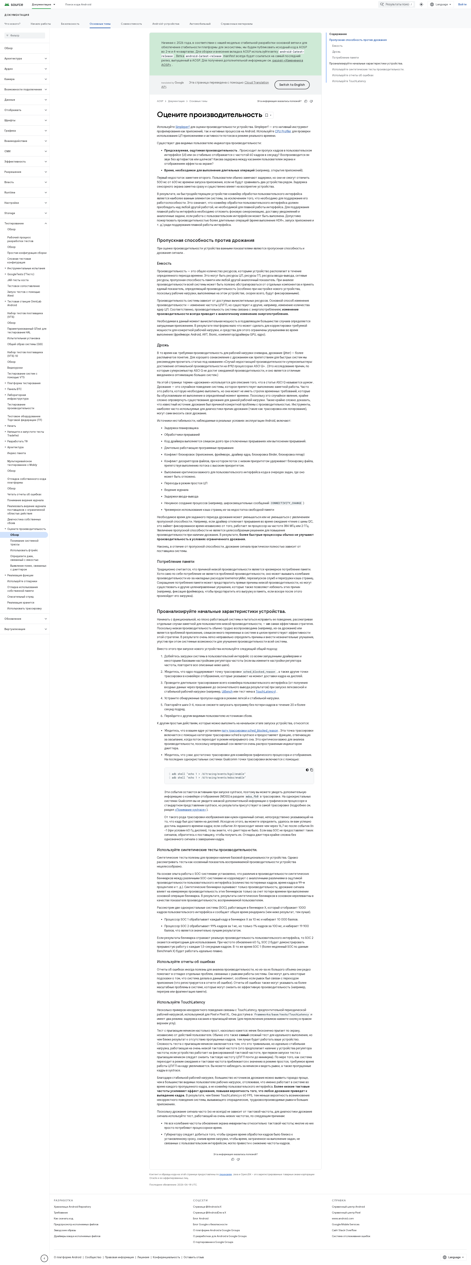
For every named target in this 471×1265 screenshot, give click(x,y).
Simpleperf (183, 127)
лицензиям (225, 1174)
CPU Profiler (283, 131)
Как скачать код (63, 1218)
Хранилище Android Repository (72, 1206)
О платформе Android (67, 1257)
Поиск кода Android (78, 4)
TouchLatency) (266, 692)
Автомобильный (200, 23)
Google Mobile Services (345, 1224)
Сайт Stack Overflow (344, 1230)
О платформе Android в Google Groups (216, 1230)
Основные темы (100, 23)
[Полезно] (306, 101)
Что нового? (12, 23)
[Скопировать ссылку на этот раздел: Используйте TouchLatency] (209, 1002)
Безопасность (70, 23)
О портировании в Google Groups (213, 1242)
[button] (22, 58)
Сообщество (93, 1257)
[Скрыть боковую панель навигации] (44, 1258)
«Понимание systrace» (190, 810)
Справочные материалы (237, 23)
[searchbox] (24, 35)
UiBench (227, 692)
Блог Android (200, 1218)
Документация (41, 4)
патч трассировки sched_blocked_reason (250, 731)
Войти (462, 4)
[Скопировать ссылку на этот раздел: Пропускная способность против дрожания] (258, 241)
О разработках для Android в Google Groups (220, 1236)
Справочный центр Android (348, 1206)
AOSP (160, 101)
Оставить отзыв (194, 1257)
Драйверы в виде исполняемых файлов (77, 1236)
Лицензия (143, 1257)
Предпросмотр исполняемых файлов (76, 1224)
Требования (61, 1212)
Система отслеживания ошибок (351, 1236)
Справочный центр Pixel (346, 1212)
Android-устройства (165, 23)
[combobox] (396, 4)
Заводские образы (65, 1230)
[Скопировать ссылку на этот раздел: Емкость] (175, 264)
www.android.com (343, 1218)
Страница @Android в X (207, 1206)
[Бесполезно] (311, 101)
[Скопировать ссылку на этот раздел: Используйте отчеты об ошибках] (218, 962)
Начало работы (41, 23)
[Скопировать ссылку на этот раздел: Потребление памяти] (198, 562)
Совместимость (131, 23)
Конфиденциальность (166, 1257)
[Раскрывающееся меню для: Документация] (56, 4)
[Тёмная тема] (307, 770)
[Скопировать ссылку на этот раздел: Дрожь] (172, 345)
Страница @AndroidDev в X (209, 1212)
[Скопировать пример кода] (311, 770)
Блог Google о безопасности (210, 1224)
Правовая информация (119, 1257)
